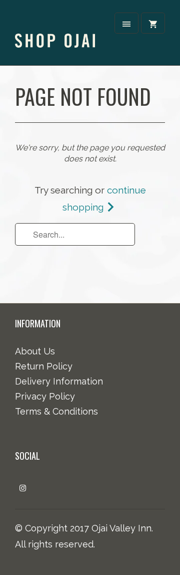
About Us (35, 351)
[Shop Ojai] (55, 31)
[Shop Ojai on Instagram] (22, 488)
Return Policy (43, 366)
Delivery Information (59, 381)
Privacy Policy (45, 396)
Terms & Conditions (56, 411)
